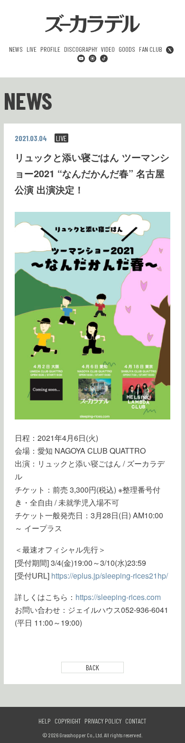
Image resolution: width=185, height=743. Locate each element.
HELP (44, 721)
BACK (92, 667)
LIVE (32, 49)
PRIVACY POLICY (102, 721)
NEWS (16, 49)
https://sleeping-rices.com (118, 596)
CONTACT (135, 721)
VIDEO (108, 49)
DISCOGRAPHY (80, 49)
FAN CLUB (150, 49)
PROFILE (50, 49)
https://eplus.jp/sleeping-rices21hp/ (109, 575)
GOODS (127, 49)
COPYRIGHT (68, 721)
